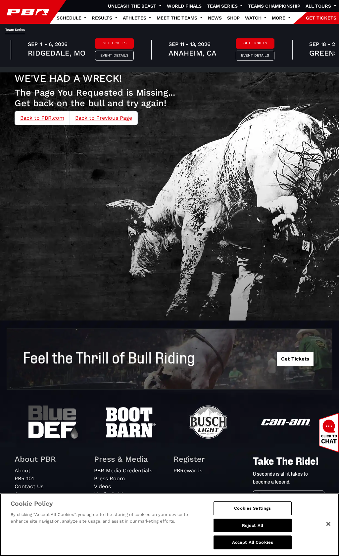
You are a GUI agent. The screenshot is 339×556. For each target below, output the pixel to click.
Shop (233, 18)
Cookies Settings (252, 508)
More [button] (279, 18)
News (215, 18)
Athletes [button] (135, 18)
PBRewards (187, 470)
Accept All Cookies (252, 542)
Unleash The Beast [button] (133, 6)
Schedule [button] (70, 18)
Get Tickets (114, 43)
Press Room (109, 478)
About (22, 470)
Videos (102, 486)
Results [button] (103, 18)
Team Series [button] (223, 6)
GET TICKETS (321, 18)
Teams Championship (274, 6)
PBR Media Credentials (123, 470)
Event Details (114, 55)
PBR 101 (24, 478)
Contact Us (29, 486)
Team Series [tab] (15, 29)
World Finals (184, 6)
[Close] (328, 524)
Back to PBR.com (42, 118)
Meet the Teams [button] (178, 18)
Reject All (252, 525)
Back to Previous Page (103, 118)
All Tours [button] (319, 6)
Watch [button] (254, 18)
